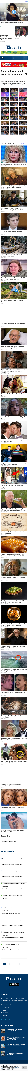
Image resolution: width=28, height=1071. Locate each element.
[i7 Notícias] (14, 47)
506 (21, 964)
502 (8, 964)
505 (18, 964)
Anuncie (4, 1010)
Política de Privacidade (7, 1004)
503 (11, 964)
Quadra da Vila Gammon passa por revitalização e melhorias (16, 1045)
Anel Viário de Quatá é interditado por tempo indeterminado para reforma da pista (16, 1038)
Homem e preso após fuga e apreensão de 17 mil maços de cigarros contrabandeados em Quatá (17, 1031)
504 (14, 964)
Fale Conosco (5, 1012)
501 (5, 964)
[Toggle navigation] (2, 58)
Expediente (5, 1015)
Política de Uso (6, 1007)
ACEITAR (24, 1067)
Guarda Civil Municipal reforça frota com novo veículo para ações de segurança (16, 1053)
